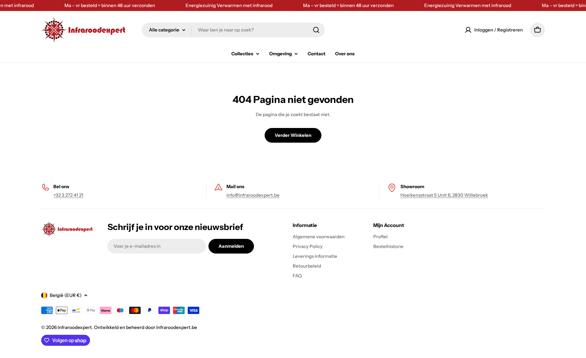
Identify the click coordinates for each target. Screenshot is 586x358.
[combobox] (233, 30)
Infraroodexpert (75, 327)
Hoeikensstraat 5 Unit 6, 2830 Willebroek (444, 195)
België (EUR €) (65, 295)
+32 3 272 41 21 (68, 195)
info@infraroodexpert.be (253, 195)
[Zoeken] (316, 30)
